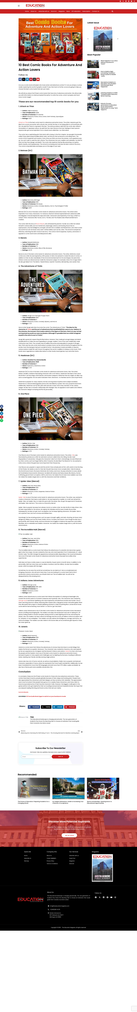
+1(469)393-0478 (55, 909)
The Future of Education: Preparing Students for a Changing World (33, 802)
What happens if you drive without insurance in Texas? (109, 62)
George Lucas (23, 600)
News (68, 11)
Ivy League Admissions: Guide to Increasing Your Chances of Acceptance (67, 802)
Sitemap (26, 861)
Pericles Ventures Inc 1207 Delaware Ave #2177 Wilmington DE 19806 (56, 915)
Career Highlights (51, 858)
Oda (73, 455)
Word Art (54, 11)
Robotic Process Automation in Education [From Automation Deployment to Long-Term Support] (109, 107)
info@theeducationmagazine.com (59, 906)
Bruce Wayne (40, 224)
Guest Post (72, 858)
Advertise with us (43, 11)
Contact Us (95, 11)
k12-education (76, 11)
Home (27, 11)
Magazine (62, 11)
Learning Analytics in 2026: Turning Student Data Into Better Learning (109, 94)
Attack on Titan (23, 122)
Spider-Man (22, 497)
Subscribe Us (27, 858)
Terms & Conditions (52, 863)
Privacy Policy (50, 861)
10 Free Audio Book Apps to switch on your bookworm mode (46, 696)
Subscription (86, 11)
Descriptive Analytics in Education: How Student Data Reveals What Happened (108, 84)
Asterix (67, 651)
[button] (112, 11)
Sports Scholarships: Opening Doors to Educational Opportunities (99, 802)
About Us (33, 11)
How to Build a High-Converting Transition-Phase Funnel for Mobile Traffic (108, 74)
